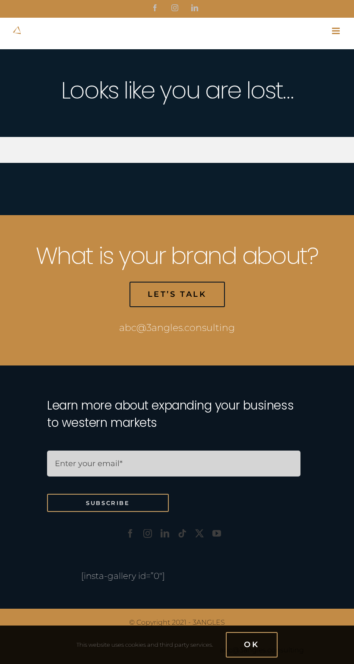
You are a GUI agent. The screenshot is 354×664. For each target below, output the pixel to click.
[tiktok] (182, 533)
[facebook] (130, 533)
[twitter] (199, 533)
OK (251, 644)
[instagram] (147, 533)
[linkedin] (165, 533)
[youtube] (216, 533)
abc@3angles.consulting (177, 328)
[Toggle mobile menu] (336, 30)
